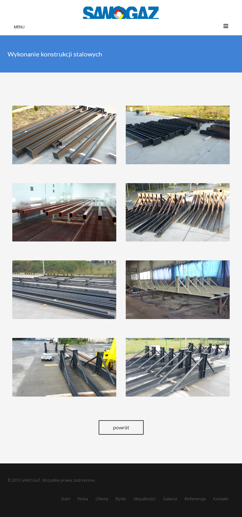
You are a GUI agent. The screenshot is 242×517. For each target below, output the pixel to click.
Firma (83, 499)
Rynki (121, 499)
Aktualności (144, 499)
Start (65, 499)
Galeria (170, 499)
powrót (121, 427)
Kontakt (220, 499)
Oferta (101, 499)
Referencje (195, 499)
